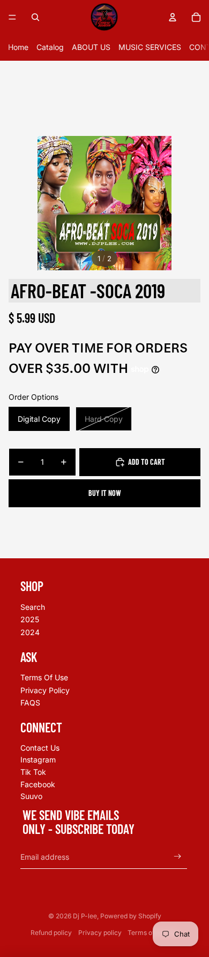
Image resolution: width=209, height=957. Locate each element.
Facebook (37, 784)
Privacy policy (100, 933)
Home (18, 47)
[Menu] (12, 17)
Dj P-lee (85, 916)
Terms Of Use (44, 677)
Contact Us (39, 747)
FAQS (30, 702)
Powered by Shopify (130, 916)
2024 (30, 632)
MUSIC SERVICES (149, 47)
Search (32, 606)
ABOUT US (91, 47)
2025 (29, 619)
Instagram (38, 759)
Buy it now (104, 493)
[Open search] (35, 17)
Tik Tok (33, 771)
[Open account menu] (172, 17)
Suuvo (31, 796)
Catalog (50, 47)
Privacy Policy (45, 690)
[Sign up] (177, 856)
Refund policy (51, 933)
